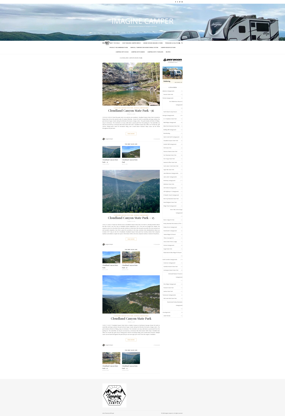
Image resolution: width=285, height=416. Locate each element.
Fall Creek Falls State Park (170, 298)
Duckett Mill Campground (170, 144)
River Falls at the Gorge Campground (176, 211)
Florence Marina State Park (170, 151)
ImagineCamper (109, 139)
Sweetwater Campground (170, 230)
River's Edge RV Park (169, 220)
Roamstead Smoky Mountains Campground (174, 303)
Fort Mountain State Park (170, 155)
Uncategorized (166, 312)
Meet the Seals (115, 43)
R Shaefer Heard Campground (171, 195)
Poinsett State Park (169, 287)
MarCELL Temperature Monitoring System (144, 47)
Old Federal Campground (170, 187)
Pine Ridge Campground (170, 284)
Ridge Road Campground (170, 206)
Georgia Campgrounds (141, 108)
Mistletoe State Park (169, 184)
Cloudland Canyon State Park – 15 (131, 218)
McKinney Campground (169, 180)
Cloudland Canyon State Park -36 (131, 110)
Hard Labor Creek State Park (171, 166)
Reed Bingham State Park (170, 202)
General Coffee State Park (170, 162)
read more (131, 133)
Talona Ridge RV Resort (170, 234)
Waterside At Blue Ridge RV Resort (173, 252)
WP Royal (112, 413)
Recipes (168, 52)
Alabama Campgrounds (168, 91)
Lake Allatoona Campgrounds (171, 173)
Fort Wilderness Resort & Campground (175, 103)
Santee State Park (168, 291)
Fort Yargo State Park (169, 158)
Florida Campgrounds (168, 98)
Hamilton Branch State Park (171, 266)
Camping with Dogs (122, 52)
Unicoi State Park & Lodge (170, 241)
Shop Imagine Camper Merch (131, 43)
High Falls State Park (169, 169)
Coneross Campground (169, 263)
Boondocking (167, 133)
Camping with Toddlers (155, 52)
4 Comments (157, 345)
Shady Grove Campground (170, 227)
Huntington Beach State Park (171, 270)
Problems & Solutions (172, 43)
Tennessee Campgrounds (169, 295)
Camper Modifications (168, 47)
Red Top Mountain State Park (171, 198)
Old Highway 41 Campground (171, 191)
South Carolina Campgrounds (170, 259)
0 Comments (157, 139)
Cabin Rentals (167, 315)
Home (105, 43)
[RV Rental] (173, 75)
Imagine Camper (142, 21)
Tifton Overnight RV (169, 238)
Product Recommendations (119, 47)
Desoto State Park (168, 94)
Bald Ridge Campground (170, 122)
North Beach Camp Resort (170, 111)
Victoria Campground (169, 245)
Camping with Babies (138, 52)
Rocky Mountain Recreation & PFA (172, 223)
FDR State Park (167, 148)
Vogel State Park (168, 249)
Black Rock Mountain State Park (171, 126)
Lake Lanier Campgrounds (170, 177)
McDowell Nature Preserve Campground (175, 275)
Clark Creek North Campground (171, 137)
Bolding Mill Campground (170, 129)
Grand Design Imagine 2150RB (153, 43)
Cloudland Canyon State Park (123, 108)
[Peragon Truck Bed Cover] (173, 60)
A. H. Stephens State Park (170, 119)
